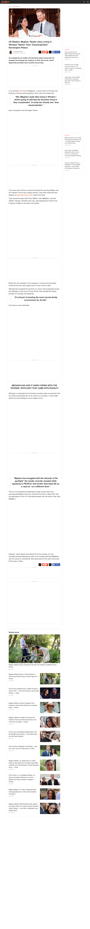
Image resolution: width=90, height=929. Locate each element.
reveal (21, 91)
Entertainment (16, 6)
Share (57, 52)
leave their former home (25, 195)
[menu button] (88, 2)
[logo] (5, 2)
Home (10, 6)
